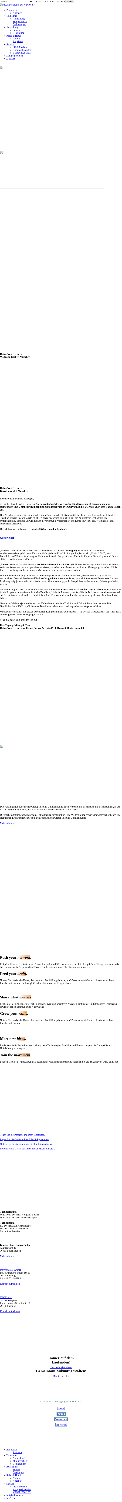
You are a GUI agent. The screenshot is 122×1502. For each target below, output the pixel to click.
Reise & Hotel (13, 1475)
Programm (11, 1449)
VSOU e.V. (6, 1297)
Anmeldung (19, 1458)
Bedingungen (19, 1463)
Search (70, 1)
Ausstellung (12, 1466)
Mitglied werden (14, 1495)
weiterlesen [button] (7, 537)
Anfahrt (16, 1478)
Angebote (18, 1481)
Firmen (16, 1469)
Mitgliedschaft (20, 1461)
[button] (7, 823)
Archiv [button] (61, 1408)
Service (10, 1483)
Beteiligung (18, 1472)
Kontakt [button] (61, 1414)
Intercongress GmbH (10, 1269)
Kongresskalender (22, 1489)
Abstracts (17, 1452)
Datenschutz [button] (61, 1419)
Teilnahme (11, 1455)
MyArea (10, 1498)
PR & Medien (20, 1486)
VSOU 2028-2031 (22, 1492)
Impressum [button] (61, 1424)
